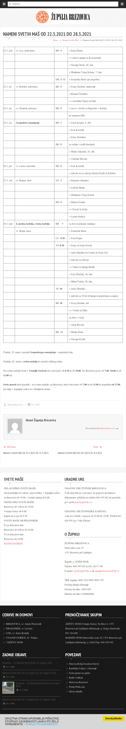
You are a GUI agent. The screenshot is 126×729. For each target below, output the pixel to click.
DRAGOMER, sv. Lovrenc (19, 628)
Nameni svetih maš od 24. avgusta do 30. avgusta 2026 (29, 673)
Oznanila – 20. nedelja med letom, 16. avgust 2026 (38, 684)
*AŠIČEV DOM (14, 642)
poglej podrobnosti (41, 724)
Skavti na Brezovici (78, 682)
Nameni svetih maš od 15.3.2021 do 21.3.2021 (26, 453)
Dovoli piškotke (113, 718)
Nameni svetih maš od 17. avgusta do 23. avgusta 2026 (29, 699)
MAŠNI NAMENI (13, 543)
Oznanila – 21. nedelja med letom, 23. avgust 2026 (27, 663)
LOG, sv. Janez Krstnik (17, 633)
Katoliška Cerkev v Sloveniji (82, 668)
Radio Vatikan (76, 677)
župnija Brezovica (15, 404)
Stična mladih (75, 691)
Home (55, 40)
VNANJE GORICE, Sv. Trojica (21, 637)
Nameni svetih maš (70, 40)
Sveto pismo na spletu (79, 672)
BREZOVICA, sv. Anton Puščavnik (23, 623)
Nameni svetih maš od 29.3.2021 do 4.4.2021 (80, 453)
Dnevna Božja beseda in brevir (84, 663)
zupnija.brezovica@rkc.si (107, 570)
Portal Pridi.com (77, 686)
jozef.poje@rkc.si (83, 502)
